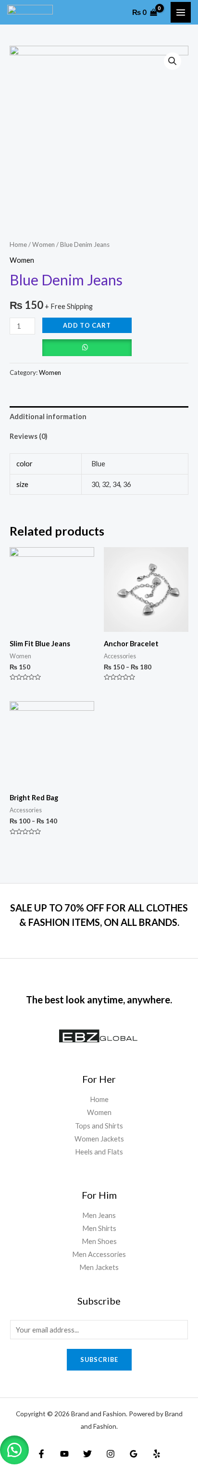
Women (43, 244)
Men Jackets (99, 1267)
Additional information (48, 416)
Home (18, 244)
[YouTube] (64, 1453)
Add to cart (87, 325)
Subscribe (99, 1359)
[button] (14, 1450)
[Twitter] (87, 1453)
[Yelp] (156, 1453)
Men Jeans (99, 1215)
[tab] (99, 416)
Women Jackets (99, 1139)
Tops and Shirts (99, 1126)
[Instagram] (110, 1453)
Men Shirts (99, 1228)
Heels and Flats (99, 1152)
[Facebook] (41, 1453)
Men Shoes (99, 1241)
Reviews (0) (29, 436)
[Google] (133, 1453)
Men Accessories (99, 1254)
